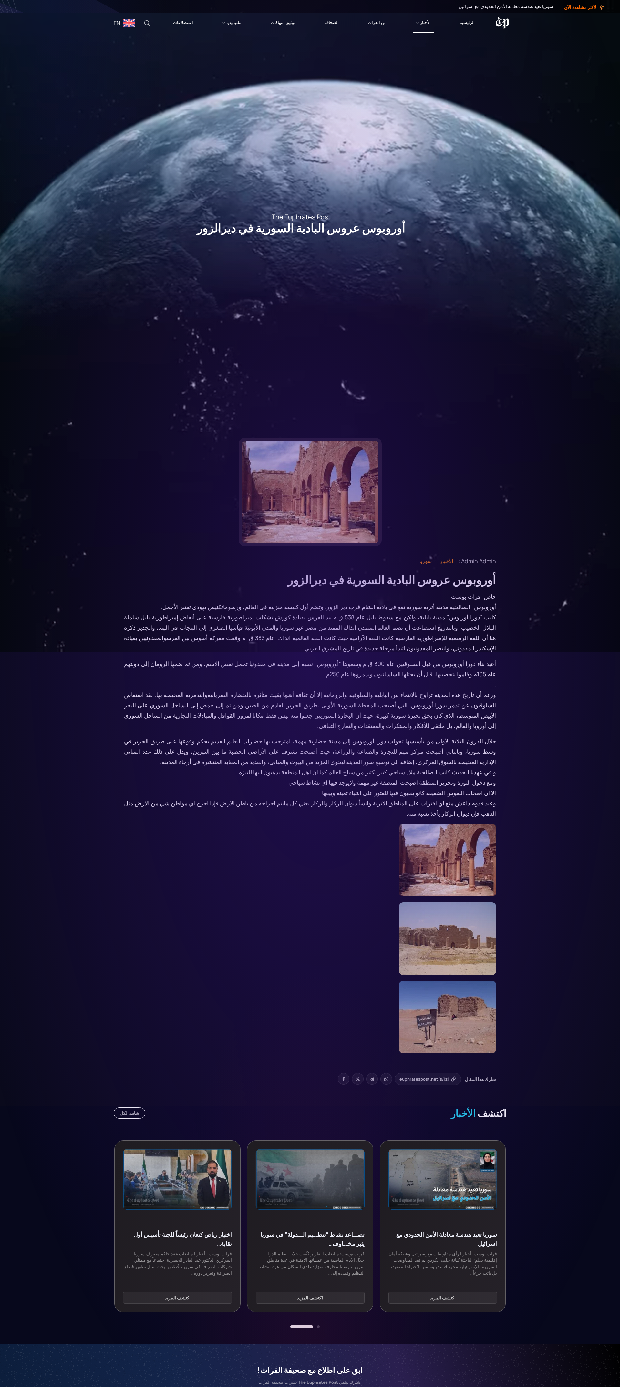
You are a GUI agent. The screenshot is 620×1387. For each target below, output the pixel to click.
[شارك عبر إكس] (358, 1079)
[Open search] (147, 23)
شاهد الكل (129, 1113)
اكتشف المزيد (443, 1298)
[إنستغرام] (20, 6)
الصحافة (332, 22)
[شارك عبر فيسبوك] (343, 1079)
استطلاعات (183, 22)
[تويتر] (25, 6)
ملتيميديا (233, 22)
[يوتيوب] (16, 6)
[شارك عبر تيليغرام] (372, 1079)
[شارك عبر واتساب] (386, 1079)
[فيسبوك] (29, 6)
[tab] (318, 1327)
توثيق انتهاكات (283, 22)
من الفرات (377, 22)
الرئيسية (467, 22)
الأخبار (425, 22)
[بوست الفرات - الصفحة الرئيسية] (502, 22)
